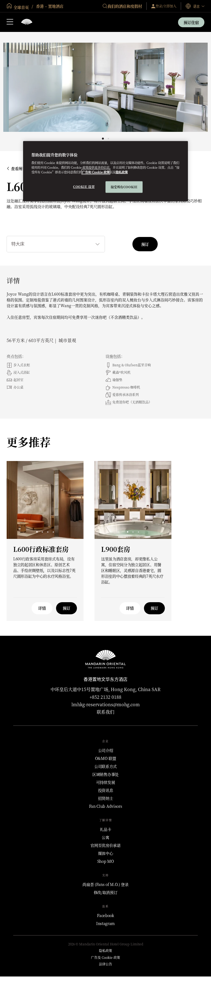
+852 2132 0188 (105, 697)
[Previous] (17, 500)
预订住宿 (191, 22)
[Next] (72, 500)
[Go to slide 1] (103, 139)
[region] (105, 171)
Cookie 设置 (84, 186)
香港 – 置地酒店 (49, 6)
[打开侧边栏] (10, 22)
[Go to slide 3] (48, 532)
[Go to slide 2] (108, 138)
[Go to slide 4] (53, 532)
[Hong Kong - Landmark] (27, 22)
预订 (145, 244)
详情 (42, 608)
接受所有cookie (124, 187)
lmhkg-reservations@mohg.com (105, 704)
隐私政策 (122, 172)
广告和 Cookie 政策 (96, 172)
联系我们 (105, 712)
